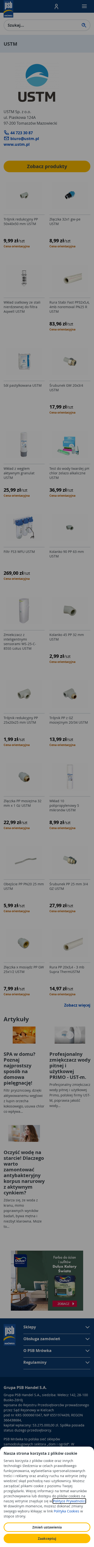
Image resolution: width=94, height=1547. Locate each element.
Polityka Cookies (66, 1511)
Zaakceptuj (47, 1538)
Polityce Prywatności (69, 1501)
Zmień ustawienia (47, 1527)
